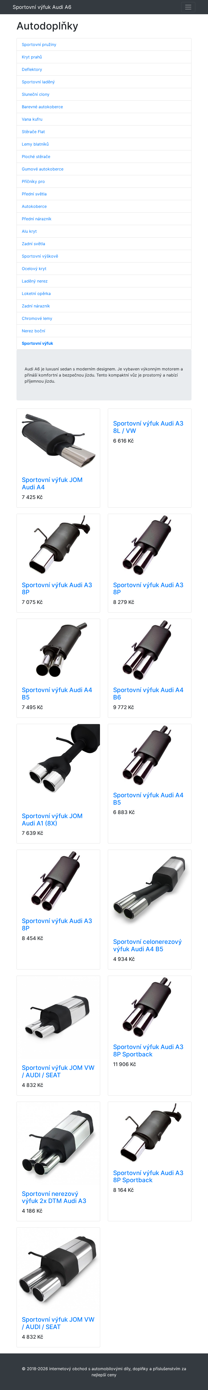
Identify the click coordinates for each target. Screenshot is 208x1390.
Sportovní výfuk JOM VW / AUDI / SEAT (58, 1071)
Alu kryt (29, 231)
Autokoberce (34, 206)
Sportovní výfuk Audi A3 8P (57, 588)
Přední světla (34, 193)
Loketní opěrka (36, 293)
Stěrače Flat (33, 131)
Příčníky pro (33, 181)
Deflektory (32, 69)
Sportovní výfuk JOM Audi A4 (52, 483)
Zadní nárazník (36, 305)
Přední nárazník (36, 218)
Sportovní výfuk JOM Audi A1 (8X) (52, 819)
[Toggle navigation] (188, 7)
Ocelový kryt (34, 268)
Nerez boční (33, 330)
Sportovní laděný (38, 81)
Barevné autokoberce (42, 106)
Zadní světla (33, 243)
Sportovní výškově (40, 256)
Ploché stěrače (36, 156)
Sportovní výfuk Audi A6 (42, 7)
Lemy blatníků (35, 144)
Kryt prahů (32, 56)
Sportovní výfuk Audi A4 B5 (57, 693)
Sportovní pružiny (39, 44)
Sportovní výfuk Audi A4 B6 (148, 693)
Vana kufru (32, 119)
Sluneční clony (35, 94)
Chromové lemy (37, 318)
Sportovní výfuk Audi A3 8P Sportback (148, 1050)
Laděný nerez (35, 281)
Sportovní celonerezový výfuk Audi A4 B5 (147, 945)
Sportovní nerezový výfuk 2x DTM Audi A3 (54, 1197)
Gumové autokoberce (42, 168)
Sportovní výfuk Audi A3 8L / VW (148, 427)
